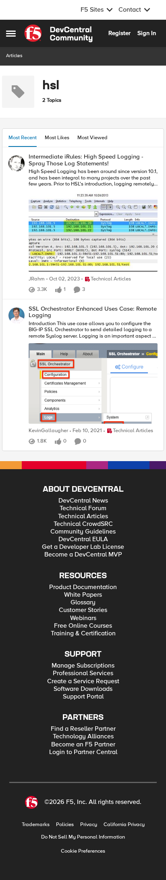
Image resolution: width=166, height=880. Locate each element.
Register (119, 33)
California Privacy (124, 825)
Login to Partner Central (83, 752)
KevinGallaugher (48, 431)
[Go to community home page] (58, 33)
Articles (14, 56)
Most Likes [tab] (57, 137)
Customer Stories (83, 610)
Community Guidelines (83, 532)
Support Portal (83, 697)
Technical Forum (83, 508)
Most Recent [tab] (22, 137)
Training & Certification (83, 633)
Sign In (146, 33)
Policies (65, 825)
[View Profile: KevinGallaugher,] (16, 315)
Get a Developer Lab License (83, 547)
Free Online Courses (83, 626)
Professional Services (83, 673)
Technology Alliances (83, 736)
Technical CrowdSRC (83, 524)
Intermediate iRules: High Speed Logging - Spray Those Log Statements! (86, 160)
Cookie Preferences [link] (83, 851)
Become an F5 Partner (83, 744)
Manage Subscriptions (83, 666)
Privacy (88, 825)
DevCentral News (83, 501)
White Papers (83, 595)
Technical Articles (83, 516)
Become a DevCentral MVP (83, 555)
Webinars (83, 618)
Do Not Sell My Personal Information (83, 837)
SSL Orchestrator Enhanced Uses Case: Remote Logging (93, 312)
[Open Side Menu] (11, 33)
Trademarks (36, 825)
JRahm (37, 279)
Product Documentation (83, 587)
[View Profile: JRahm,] (16, 163)
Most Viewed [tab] (92, 137)
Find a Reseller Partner (83, 729)
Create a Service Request (83, 681)
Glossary (83, 602)
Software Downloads (83, 689)
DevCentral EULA (83, 539)
